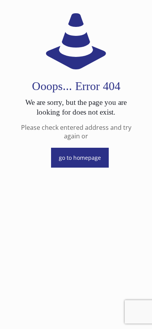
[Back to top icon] (136, 313)
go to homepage (80, 157)
